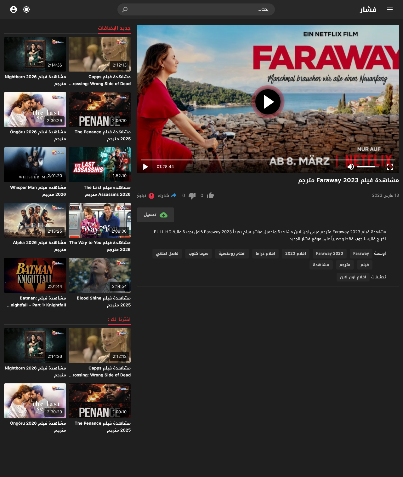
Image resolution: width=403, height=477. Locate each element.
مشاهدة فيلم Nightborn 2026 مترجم (35, 80)
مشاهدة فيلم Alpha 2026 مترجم (39, 246)
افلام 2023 (295, 253)
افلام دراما (265, 253)
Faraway (361, 253)
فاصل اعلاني (167, 253)
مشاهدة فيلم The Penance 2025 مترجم (103, 135)
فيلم (364, 264)
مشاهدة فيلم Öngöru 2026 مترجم (38, 135)
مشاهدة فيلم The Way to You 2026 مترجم (100, 246)
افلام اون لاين (353, 277)
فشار (368, 9)
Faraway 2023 (329, 253)
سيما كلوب (198, 253)
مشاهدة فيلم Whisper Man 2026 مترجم (38, 190)
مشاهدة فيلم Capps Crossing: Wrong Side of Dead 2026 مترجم (100, 84)
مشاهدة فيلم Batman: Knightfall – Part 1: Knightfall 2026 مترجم (37, 305)
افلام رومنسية (232, 253)
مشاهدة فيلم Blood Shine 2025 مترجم (104, 301)
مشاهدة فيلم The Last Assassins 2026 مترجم (107, 190)
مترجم (344, 264)
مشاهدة (321, 264)
